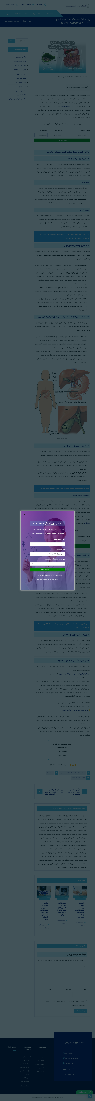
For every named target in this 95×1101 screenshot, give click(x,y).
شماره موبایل (60, 549)
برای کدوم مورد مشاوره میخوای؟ (54, 559)
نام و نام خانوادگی (59, 540)
